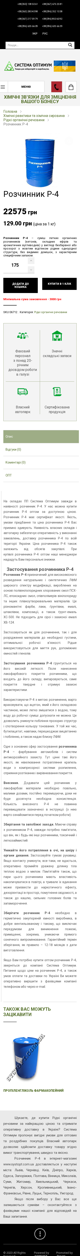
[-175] (31, 269)
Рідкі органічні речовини (23, 120)
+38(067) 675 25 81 (52, 4)
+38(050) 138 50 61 (28, 4)
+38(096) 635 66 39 (52, 26)
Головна (10, 111)
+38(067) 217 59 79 (28, 19)
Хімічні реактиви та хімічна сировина (34, 116)
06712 (13, 312)
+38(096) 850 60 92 (52, 19)
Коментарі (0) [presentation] (16, 462)
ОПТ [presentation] (9, 475)
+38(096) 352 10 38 (52, 11)
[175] (31, 260)
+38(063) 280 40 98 (28, 11)
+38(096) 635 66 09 (28, 26)
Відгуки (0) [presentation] (13, 449)
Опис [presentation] (9, 436)
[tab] (41, 436)
